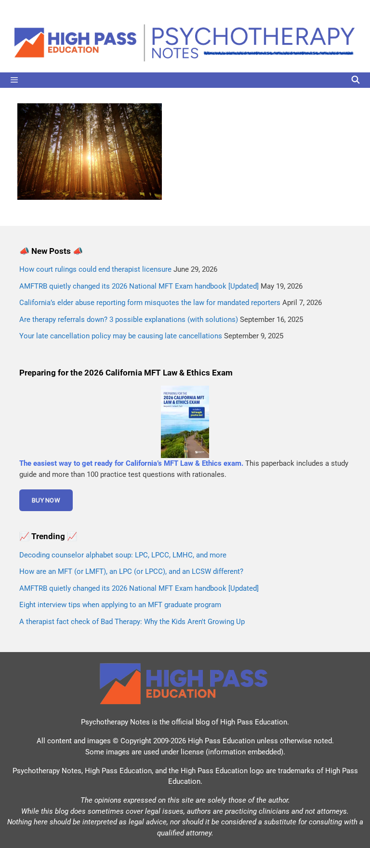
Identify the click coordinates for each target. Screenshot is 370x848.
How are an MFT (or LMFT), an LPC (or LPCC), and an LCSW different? (131, 571)
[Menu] (185, 80)
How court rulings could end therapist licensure (95, 269)
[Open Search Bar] (355, 80)
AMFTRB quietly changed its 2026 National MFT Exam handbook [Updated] (139, 286)
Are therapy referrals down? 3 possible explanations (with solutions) (128, 319)
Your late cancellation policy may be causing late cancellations (120, 336)
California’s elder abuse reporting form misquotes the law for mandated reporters (149, 302)
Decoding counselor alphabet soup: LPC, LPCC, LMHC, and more (122, 555)
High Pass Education (253, 722)
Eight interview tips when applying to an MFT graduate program (120, 604)
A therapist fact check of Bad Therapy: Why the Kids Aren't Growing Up (132, 621)
